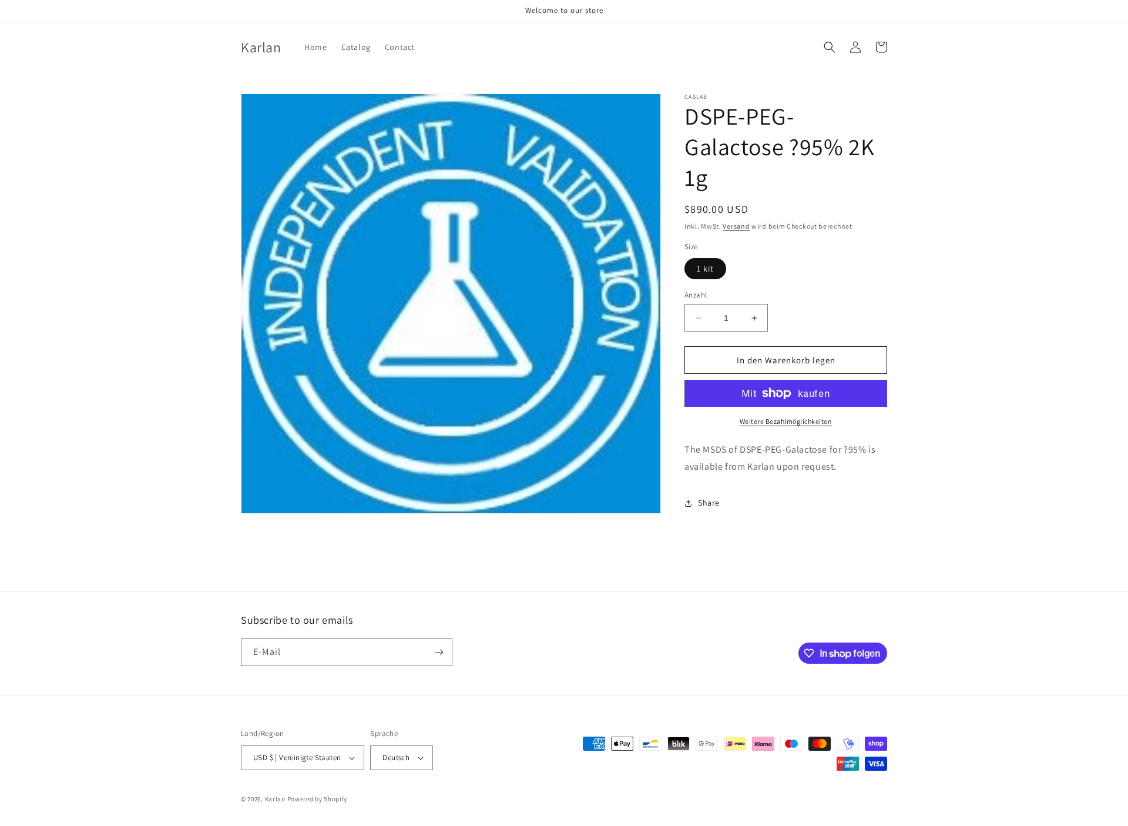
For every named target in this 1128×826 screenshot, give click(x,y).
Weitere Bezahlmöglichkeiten (786, 421)
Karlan (275, 799)
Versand (736, 226)
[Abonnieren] (439, 652)
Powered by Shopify (317, 799)
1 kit (705, 268)
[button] (829, 47)
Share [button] (709, 502)
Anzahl (695, 295)
